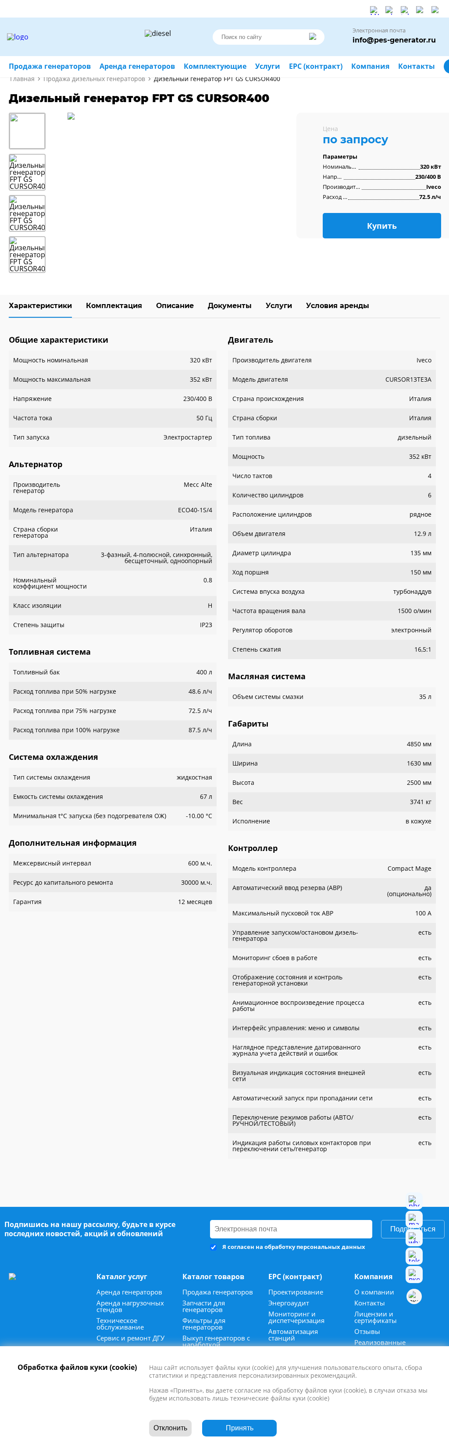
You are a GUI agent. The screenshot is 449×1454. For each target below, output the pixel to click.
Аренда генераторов (129, 1292)
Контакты (369, 1303)
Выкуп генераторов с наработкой (216, 1341)
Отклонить (170, 1428)
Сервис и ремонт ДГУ (130, 1338)
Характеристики (40, 305)
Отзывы (367, 1331)
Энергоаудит (288, 1303)
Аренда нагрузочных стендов (130, 1306)
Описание (175, 305)
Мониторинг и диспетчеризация (296, 1317)
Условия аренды (337, 305)
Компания (370, 66)
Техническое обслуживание (120, 1323)
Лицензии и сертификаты (375, 1317)
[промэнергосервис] (74, 36)
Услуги (279, 305)
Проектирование (295, 1292)
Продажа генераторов (217, 1292)
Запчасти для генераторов (203, 1306)
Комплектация (114, 305)
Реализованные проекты (380, 1345)
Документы (230, 305)
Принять (239, 1428)
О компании (374, 1292)
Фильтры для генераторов (203, 1323)
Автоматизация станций (293, 1334)
